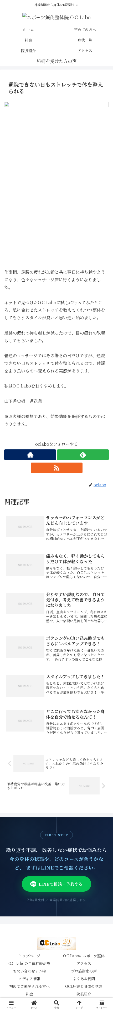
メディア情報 (29, 978)
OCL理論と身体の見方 (83, 986)
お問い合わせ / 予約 (29, 971)
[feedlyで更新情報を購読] (83, 454)
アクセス (83, 963)
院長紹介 (83, 994)
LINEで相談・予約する (61, 884)
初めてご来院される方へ (29, 986)
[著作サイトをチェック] (30, 454)
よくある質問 (84, 978)
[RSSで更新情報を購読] (57, 468)
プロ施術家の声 (84, 971)
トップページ (29, 955)
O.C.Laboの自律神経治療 (29, 963)
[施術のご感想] (56, 61)
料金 (29, 994)
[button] (102, 790)
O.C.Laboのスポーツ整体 (84, 955)
